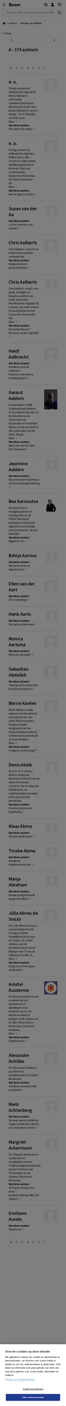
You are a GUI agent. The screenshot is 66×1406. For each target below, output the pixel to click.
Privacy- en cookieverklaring (19, 1379)
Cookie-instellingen (33, 1389)
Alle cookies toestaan (33, 1397)
